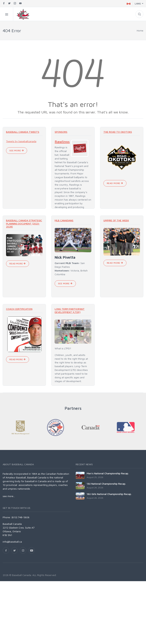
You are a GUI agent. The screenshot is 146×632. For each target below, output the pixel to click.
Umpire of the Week (116, 220)
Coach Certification (19, 308)
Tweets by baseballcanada (21, 141)
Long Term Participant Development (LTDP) (70, 310)
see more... (9, 496)
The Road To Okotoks (117, 131)
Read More (114, 183)
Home (140, 30)
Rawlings (62, 142)
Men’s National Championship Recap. (108, 473)
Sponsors (61, 131)
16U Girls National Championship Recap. (109, 493)
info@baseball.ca (12, 541)
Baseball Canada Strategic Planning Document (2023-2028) (24, 223)
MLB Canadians (64, 220)
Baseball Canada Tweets (22, 131)
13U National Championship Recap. (106, 483)
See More (15, 150)
